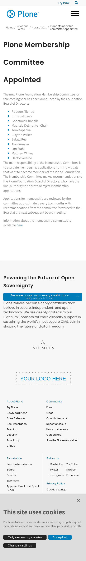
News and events (57, 429)
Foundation (14, 458)
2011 (44, 27)
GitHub (11, 445)
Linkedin (71, 469)
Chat (49, 413)
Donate (11, 475)
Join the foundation (19, 464)
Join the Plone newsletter (61, 440)
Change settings (20, 545)
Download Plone (17, 413)
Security (12, 434)
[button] (42, 297)
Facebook (72, 475)
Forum (50, 407)
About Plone (15, 401)
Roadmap (13, 440)
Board (11, 469)
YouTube (71, 464)
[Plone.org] (23, 14)
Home (9, 27)
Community (54, 401)
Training (12, 429)
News (35, 27)
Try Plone (12, 407)
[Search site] (75, 3)
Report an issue (56, 424)
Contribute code (56, 418)
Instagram (57, 475)
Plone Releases (16, 418)
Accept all (60, 537)
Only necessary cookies (25, 537)
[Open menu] (73, 14)
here (19, 225)
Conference (53, 434)
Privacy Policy (56, 483)
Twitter (54, 469)
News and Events (22, 27)
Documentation (17, 424)
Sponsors (13, 480)
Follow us (53, 458)
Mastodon (56, 464)
